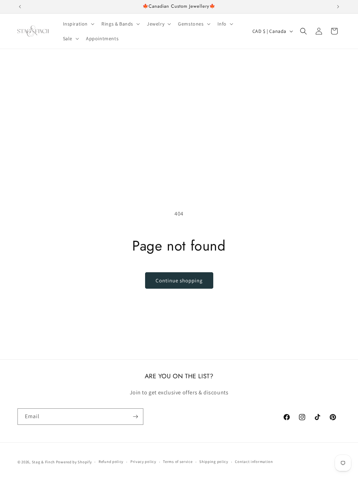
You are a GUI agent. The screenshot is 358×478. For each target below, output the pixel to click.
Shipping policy (213, 461)
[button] (78, 23)
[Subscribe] (135, 416)
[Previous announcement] (20, 6)
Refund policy (111, 461)
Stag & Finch (43, 461)
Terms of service (177, 461)
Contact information (254, 461)
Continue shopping (179, 280)
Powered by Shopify (74, 461)
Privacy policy (143, 461)
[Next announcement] (338, 6)
